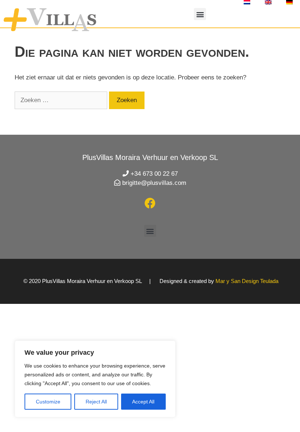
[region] (95, 378)
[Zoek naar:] (62, 100)
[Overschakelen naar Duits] (289, 2)
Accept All (143, 402)
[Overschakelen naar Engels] (268, 2)
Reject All (96, 402)
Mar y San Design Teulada (246, 281)
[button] (200, 14)
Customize (48, 402)
